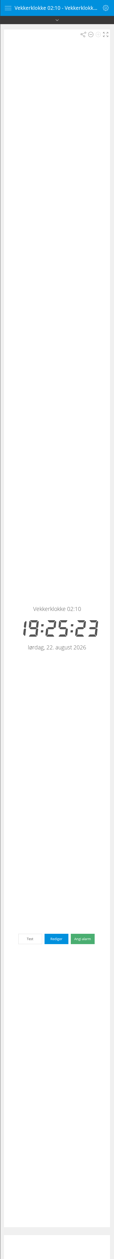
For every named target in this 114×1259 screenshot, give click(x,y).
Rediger (56, 938)
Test (30, 938)
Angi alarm (82, 938)
